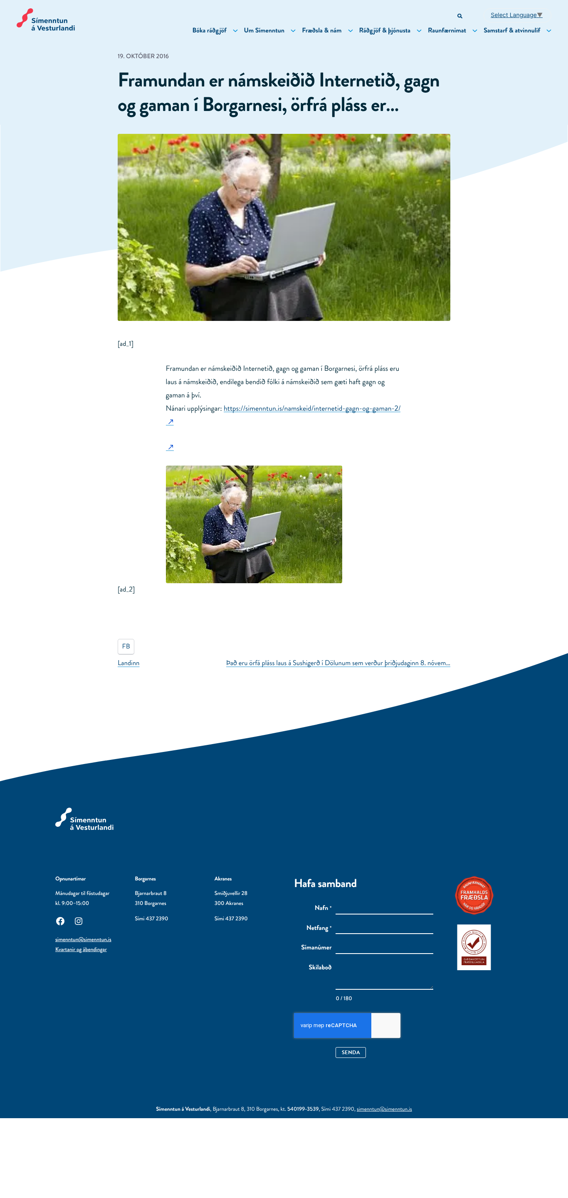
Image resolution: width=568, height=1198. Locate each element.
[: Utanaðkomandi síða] (170, 446)
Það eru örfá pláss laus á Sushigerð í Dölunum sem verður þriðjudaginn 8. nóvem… (338, 663)
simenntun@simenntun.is (83, 940)
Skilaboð (320, 967)
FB (126, 646)
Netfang (319, 928)
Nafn (323, 908)
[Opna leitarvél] (460, 16)
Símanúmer (316, 947)
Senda (351, 1052)
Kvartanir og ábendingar (81, 950)
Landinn (129, 663)
